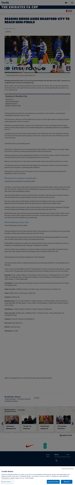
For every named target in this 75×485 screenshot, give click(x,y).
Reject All (66, 481)
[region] (37, 475)
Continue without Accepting (67, 468)
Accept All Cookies (53, 481)
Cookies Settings (6, 481)
